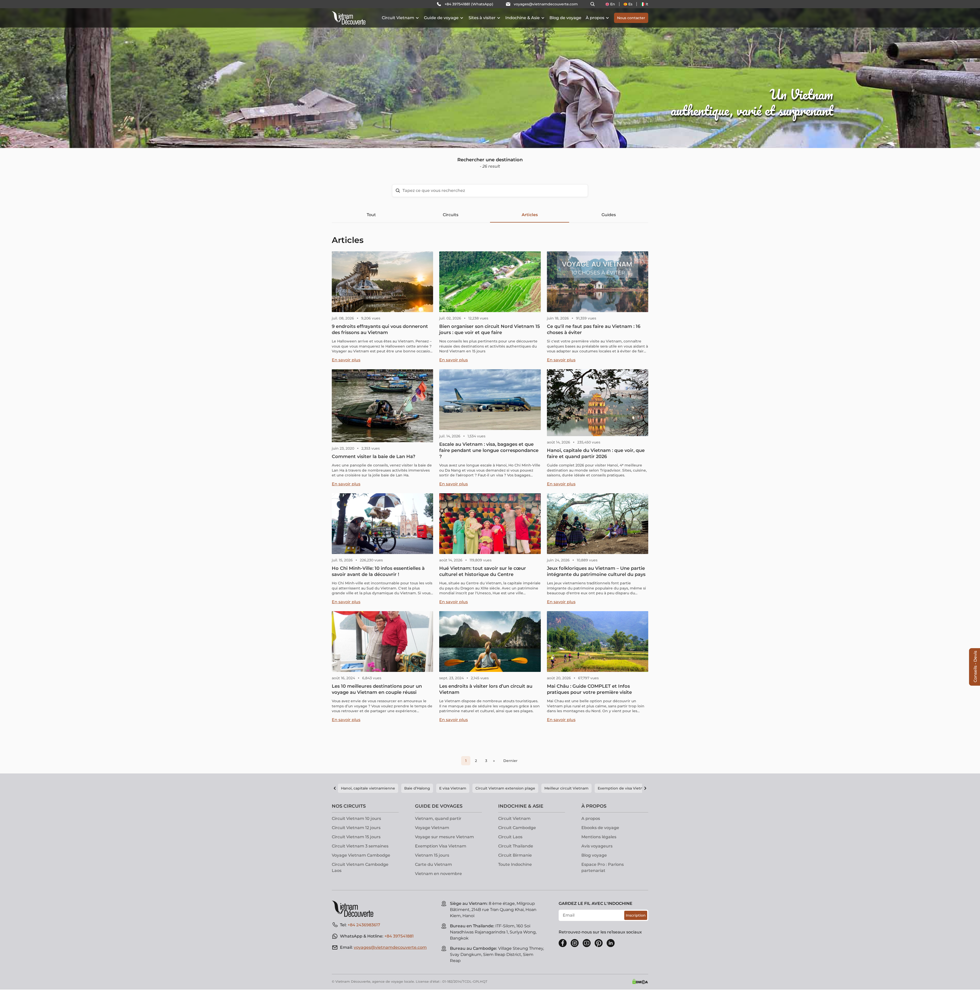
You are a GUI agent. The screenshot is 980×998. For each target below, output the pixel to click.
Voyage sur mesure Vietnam (444, 836)
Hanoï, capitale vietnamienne (368, 788)
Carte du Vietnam (433, 864)
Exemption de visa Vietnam (623, 788)
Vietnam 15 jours (432, 855)
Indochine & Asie (522, 17)
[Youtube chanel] (587, 943)
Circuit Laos (510, 836)
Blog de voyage (565, 17)
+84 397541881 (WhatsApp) (469, 4)
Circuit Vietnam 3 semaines (360, 846)
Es (630, 4)
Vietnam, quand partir (438, 818)
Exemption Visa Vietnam (440, 846)
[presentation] (147, 74)
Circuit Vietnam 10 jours (356, 818)
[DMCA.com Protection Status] (640, 981)
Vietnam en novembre (438, 873)
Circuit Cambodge (517, 827)
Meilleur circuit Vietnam (566, 788)
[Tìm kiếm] (592, 4)
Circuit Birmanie (515, 855)
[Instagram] (575, 943)
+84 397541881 (399, 936)
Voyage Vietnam (432, 827)
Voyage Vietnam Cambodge (361, 855)
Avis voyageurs (596, 846)
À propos (595, 17)
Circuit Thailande (515, 846)
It (647, 4)
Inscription (636, 915)
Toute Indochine (515, 864)
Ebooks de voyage (600, 827)
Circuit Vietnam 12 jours (356, 827)
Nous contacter (631, 18)
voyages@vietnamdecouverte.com (546, 4)
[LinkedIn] (611, 943)
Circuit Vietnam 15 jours (356, 836)
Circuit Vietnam (398, 17)
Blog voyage (594, 855)
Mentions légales (598, 836)
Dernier (510, 760)
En (612, 4)
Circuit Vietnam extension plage (505, 788)
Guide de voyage (441, 17)
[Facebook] (563, 943)
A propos (590, 818)
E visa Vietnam (452, 788)
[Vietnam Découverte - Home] (348, 17)
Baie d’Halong (417, 788)
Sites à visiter (482, 17)
